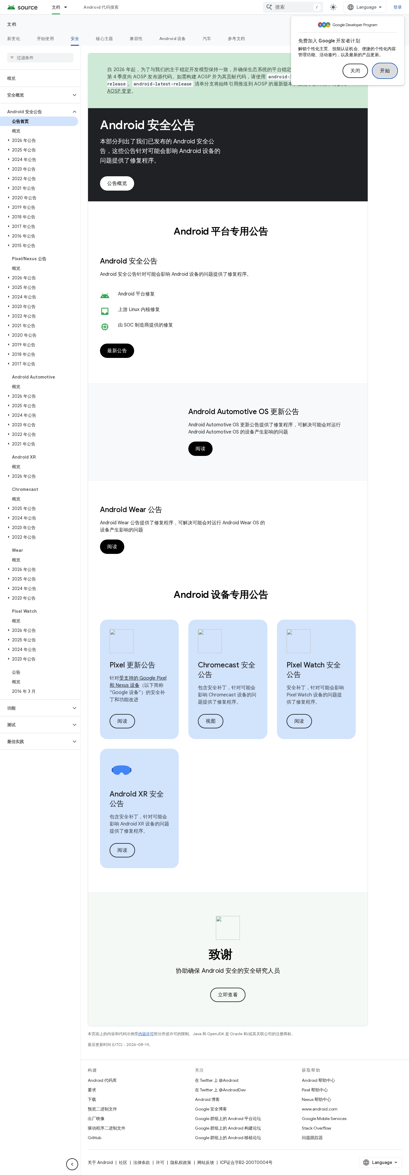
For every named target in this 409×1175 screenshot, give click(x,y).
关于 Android (100, 1162)
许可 (160, 1162)
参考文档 (236, 38)
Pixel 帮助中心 (315, 1090)
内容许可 (146, 1033)
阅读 (200, 449)
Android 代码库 (102, 1080)
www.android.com (319, 1109)
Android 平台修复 (136, 294)
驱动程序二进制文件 (106, 1128)
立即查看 (228, 995)
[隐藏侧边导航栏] (72, 1164)
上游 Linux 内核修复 (139, 309)
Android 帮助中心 (318, 1080)
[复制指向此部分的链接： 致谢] (241, 955)
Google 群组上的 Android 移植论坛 (228, 1137)
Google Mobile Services (324, 1118)
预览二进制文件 (102, 1109)
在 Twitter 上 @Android (216, 1080)
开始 (385, 71)
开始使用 (45, 38)
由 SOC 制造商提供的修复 (145, 325)
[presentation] (228, 231)
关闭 (355, 71)
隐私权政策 (180, 1162)
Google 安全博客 (211, 1109)
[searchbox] (40, 57)
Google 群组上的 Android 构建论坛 (228, 1128)
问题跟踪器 (312, 1137)
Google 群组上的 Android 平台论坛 (228, 1118)
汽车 (207, 38)
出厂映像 (96, 1118)
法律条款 (141, 1162)
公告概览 (117, 183)
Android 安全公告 (147, 124)
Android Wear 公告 (131, 509)
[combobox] (293, 7)
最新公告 (117, 351)
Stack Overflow (316, 1128)
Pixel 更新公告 (132, 665)
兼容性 (136, 38)
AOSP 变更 (119, 91)
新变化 (13, 38)
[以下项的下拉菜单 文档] (68, 7)
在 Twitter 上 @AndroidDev (220, 1090)
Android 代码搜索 (101, 7)
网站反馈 (205, 1162)
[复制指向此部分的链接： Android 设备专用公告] (276, 595)
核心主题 (104, 38)
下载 (92, 1099)
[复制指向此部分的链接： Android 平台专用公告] (276, 232)
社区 (123, 1162)
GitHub (94, 1137)
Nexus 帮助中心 (316, 1099)
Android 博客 (207, 1099)
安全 (75, 38)
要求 (92, 1090)
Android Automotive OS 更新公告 (243, 411)
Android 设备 (172, 38)
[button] (35, 95)
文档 (56, 7)
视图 (211, 721)
